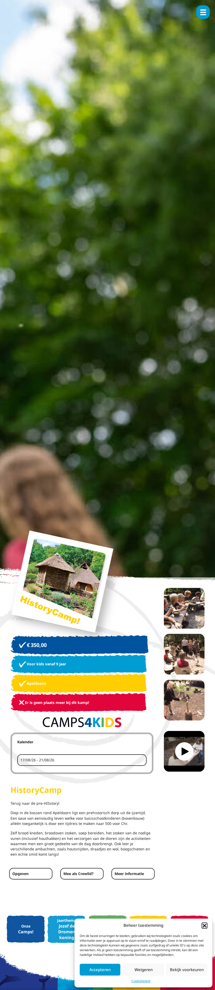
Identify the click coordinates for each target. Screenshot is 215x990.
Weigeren (144, 969)
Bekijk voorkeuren (187, 969)
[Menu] (203, 12)
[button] (204, 925)
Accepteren (100, 969)
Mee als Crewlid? (78, 873)
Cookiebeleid (140, 981)
